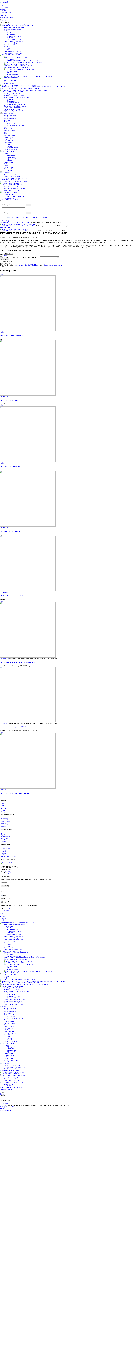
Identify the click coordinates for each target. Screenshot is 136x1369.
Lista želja (4, 840)
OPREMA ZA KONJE (26, 66)
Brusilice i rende (8, 120)
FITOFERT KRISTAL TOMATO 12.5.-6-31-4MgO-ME (17, 226)
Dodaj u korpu (4, 259)
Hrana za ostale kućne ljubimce (16, 104)
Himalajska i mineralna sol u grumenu (15, 188)
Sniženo (3, 808)
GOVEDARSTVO (22, 57)
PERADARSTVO (21, 64)
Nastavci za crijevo (9, 194)
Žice (8, 50)
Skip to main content (17, 1)
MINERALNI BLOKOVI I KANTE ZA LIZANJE (22, 61)
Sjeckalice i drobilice (10, 140)
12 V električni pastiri (13, 38)
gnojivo (50, 265)
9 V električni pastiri (13, 34)
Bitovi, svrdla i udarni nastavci (16, 125)
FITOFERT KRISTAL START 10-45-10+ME (14, 231)
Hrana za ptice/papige (13, 102)
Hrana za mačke (12, 99)
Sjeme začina (11, 157)
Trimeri (9, 146)
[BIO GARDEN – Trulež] (28, 395)
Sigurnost (3, 823)
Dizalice (6, 127)
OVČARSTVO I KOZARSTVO (35, 62)
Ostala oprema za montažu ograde (13, 53)
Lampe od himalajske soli (11, 190)
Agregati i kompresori (10, 115)
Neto (1, 254)
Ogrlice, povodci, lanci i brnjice (13, 107)
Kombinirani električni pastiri (15, 33)
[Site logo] (4, 2)
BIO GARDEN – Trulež (9, 400)
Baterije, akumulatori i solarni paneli (14, 27)
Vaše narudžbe (5, 838)
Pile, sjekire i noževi (9, 135)
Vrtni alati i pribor (9, 164)
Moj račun (4, 833)
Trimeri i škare (8, 142)
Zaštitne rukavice (9, 167)
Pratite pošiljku (5, 836)
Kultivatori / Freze (9, 129)
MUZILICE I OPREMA (27, 69)
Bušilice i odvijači (9, 122)
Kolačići (3, 826)
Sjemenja (6, 153)
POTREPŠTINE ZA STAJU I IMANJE (41, 76)
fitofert (46, 265)
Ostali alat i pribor (9, 134)
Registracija (4, 818)
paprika (60, 265)
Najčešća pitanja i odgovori (9, 856)
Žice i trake (7, 46)
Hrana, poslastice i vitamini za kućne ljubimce (17, 97)
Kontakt (3, 853)
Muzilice (9, 73)
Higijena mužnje (12, 71)
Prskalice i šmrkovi (9, 198)
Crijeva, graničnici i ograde (12, 169)
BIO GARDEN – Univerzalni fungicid (14, 793)
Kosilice (6, 132)
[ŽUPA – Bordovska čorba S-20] (28, 590)
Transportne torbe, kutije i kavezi (13, 109)
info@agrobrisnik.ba (11, 873)
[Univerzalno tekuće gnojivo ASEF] (28, 721)
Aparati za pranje (9, 117)
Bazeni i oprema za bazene (11, 175)
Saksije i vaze (8, 170)
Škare (9, 144)
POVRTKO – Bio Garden (10, 531)
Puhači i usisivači (9, 137)
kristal (55, 265)
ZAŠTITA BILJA (10, 222)
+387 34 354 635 (9, 871)
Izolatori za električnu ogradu (12, 29)
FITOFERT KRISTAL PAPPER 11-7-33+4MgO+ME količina (20, 257)
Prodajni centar (5, 848)
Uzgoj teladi (11, 59)
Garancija (4, 850)
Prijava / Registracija (6, 1089)
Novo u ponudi (5, 807)
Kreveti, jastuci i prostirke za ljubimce (15, 106)
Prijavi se (3, 835)
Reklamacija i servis (7, 855)
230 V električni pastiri (14, 36)
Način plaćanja (5, 821)
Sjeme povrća (11, 155)
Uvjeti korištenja (6, 825)
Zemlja (6, 165)
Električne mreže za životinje (12, 51)
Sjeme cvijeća (11, 160)
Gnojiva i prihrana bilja (10, 83)
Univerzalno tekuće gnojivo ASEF (13, 727)
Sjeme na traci (11, 159)
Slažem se (14, 1107)
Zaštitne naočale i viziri (10, 149)
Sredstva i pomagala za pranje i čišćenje (15, 178)
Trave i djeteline (8, 162)
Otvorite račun (4, 1103)
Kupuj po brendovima (7, 812)
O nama (3, 803)
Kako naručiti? (5, 820)
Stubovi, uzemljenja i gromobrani (13, 43)
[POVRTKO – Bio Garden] (28, 526)
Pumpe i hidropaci (9, 139)
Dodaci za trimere (12, 147)
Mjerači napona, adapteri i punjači (13, 41)
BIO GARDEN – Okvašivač (10, 467)
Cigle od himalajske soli (11, 187)
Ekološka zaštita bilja (10, 80)
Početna (2, 222)
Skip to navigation (5, 1)
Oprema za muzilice (13, 74)
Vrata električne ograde (10, 44)
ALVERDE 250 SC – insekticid (12, 336)
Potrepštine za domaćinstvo (12, 176)
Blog (2, 805)
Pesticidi (6, 82)
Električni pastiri (8, 31)
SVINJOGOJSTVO (23, 67)
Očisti (5, 255)
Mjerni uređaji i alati (9, 130)
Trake (9, 48)
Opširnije (5, 1107)
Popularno (4, 810)
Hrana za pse (11, 101)
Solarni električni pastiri (14, 39)
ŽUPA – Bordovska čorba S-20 (12, 596)
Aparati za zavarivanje (10, 118)
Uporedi (3, 841)
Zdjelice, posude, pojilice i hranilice (14, 111)
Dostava (3, 851)
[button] (4, 396)
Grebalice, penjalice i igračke (12, 94)
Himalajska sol (8, 209)
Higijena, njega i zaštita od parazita (14, 95)
